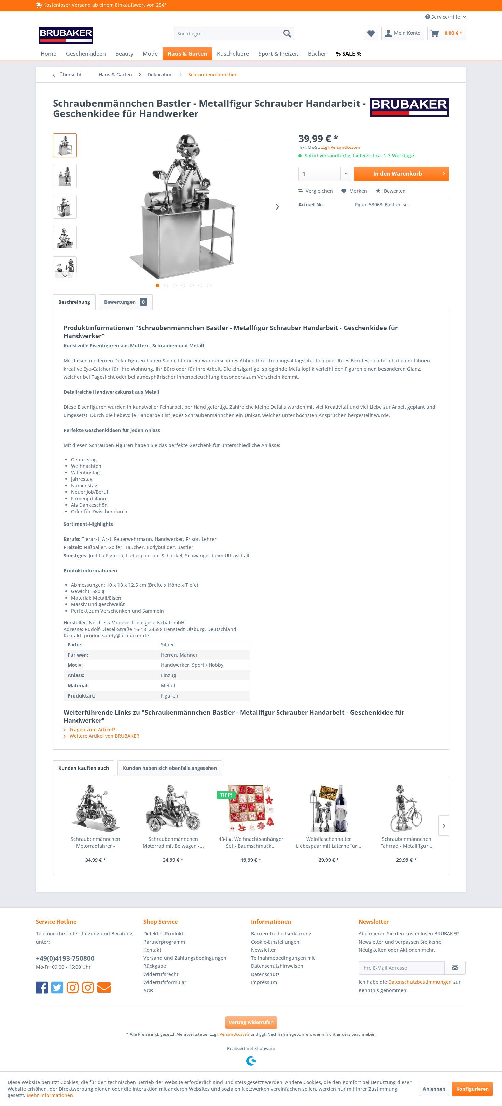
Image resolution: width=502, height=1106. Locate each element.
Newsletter (263, 950)
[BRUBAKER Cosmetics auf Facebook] (88, 987)
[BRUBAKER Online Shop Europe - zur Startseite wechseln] (66, 35)
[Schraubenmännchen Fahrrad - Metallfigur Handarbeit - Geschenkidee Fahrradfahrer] (406, 808)
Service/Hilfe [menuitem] (445, 17)
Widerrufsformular (164, 982)
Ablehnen (434, 1089)
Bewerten (394, 191)
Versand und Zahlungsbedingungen (184, 957)
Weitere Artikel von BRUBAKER (103, 736)
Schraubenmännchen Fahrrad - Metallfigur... (406, 842)
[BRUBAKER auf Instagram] (73, 987)
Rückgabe (154, 966)
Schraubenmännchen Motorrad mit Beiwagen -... (173, 842)
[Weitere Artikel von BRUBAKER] (409, 110)
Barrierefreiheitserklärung (281, 933)
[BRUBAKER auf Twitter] (57, 987)
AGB (148, 990)
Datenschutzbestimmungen (420, 982)
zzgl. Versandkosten (340, 147)
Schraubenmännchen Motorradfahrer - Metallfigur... (95, 842)
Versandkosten (234, 1034)
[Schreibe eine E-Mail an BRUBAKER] (104, 987)
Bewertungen (124, 302)
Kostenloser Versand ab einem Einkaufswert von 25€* (104, 5)
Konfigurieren (472, 1089)
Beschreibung (74, 302)
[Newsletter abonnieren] (455, 968)
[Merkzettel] (371, 33)
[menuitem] (234, 33)
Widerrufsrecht (160, 974)
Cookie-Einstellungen (275, 941)
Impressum (264, 982)
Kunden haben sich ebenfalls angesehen (170, 768)
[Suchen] (287, 33)
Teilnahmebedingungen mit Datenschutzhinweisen (283, 961)
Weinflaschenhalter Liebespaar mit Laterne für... (328, 842)
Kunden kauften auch (83, 768)
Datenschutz (265, 974)
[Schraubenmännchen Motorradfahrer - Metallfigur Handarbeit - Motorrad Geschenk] (95, 808)
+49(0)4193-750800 (65, 958)
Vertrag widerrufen (251, 1022)
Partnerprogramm (164, 941)
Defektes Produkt (163, 933)
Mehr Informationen (50, 1095)
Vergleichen (318, 191)
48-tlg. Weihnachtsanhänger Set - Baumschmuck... (251, 842)
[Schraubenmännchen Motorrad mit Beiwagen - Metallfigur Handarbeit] (173, 808)
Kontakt (152, 950)
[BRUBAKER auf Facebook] (42, 987)
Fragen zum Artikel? (91, 729)
